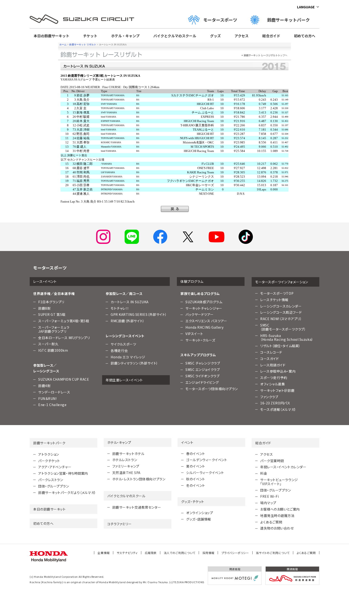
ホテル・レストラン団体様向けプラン (138, 479)
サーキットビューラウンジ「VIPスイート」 (279, 481)
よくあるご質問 (271, 522)
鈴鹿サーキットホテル (128, 453)
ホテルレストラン (124, 459)
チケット (90, 35)
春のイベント (195, 453)
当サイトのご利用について (273, 552)
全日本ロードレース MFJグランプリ (64, 337)
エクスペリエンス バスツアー (206, 320)
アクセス (242, 35)
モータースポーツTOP (276, 293)
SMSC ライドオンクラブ (202, 376)
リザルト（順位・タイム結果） (280, 345)
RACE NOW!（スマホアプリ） (281, 318)
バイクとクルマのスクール (174, 35)
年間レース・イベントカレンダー (283, 466)
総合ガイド (271, 35)
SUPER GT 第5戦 (52, 314)
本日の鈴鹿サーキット (51, 35)
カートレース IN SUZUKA (130, 301)
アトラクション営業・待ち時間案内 (63, 473)
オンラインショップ (199, 512)
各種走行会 (119, 350)
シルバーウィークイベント (205, 472)
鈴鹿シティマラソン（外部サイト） (134, 363)
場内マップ (268, 502)
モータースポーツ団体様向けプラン (211, 388)
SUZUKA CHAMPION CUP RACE (63, 379)
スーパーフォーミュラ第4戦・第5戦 (63, 320)
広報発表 (151, 552)
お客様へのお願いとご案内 (280, 509)
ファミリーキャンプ (125, 466)
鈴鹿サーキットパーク (290, 20)
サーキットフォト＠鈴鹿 (277, 390)
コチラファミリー (119, 523)
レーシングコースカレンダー (281, 306)
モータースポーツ (220, 20)
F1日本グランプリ (51, 301)
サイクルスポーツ (123, 344)
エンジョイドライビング (202, 382)
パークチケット (49, 460)
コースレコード (271, 352)
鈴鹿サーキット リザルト (82, 44)
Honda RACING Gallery (204, 327)
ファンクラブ (269, 396)
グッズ (215, 35)
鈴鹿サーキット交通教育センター (136, 507)
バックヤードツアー (199, 314)
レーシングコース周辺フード (281, 312)
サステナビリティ (127, 552)
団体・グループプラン (53, 486)
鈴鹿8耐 (44, 308)
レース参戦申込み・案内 (278, 371)
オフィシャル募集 (272, 384)
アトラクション (48, 454)
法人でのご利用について (179, 552)
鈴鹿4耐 (44, 385)
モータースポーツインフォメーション (281, 281)
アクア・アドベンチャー (54, 466)
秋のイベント (195, 479)
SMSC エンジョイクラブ (202, 369)
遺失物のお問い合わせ (277, 528)
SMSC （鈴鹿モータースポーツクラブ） (283, 327)
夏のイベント (195, 466)
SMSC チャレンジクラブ (202, 363)
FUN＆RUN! (47, 398)
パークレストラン (50, 479)
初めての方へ (304, 35)
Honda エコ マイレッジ (128, 357)
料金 (263, 473)
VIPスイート (194, 333)
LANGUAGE (306, 7)
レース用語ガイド (272, 365)
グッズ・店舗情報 (198, 519)
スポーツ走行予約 (273, 377)
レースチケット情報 (274, 299)
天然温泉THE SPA (126, 472)
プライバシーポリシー (235, 552)
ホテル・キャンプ (125, 35)
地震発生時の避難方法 (277, 515)
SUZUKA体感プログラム (203, 301)
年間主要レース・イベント (124, 380)
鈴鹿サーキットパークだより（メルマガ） (67, 492)
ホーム (62, 44)
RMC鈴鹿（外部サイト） (128, 320)
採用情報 (208, 552)
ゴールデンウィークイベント (206, 459)
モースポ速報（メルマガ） (278, 409)
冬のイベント (195, 485)
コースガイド (269, 358)
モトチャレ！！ (120, 308)
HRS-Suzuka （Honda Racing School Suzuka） (286, 337)
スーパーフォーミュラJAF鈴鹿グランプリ (54, 329)
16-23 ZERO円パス (275, 403)
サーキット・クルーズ (200, 340)
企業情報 (103, 552)
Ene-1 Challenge (52, 404)
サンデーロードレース (54, 392)
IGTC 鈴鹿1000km (53, 350)
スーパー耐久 (48, 343)
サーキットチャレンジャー (203, 308)
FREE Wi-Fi (269, 496)
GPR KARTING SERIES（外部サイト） (139, 314)
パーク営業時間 (272, 460)
